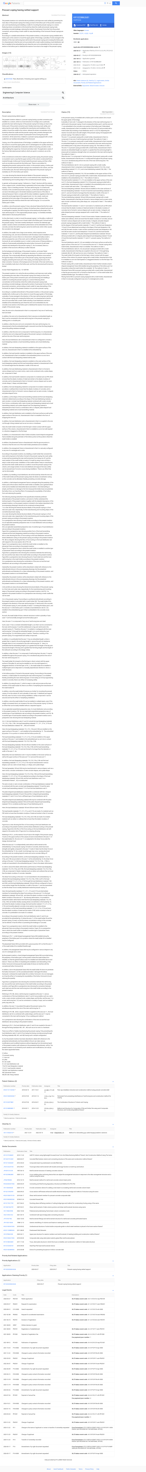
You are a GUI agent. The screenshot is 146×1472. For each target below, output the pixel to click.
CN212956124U (8, 1215)
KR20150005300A (9, 1096)
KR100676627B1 (9, 1207)
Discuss (101, 85)
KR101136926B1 (9, 1163)
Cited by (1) (92, 80)
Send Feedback (58, 1469)
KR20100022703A (9, 1238)
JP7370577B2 (8, 1219)
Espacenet (85, 85)
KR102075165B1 (9, 1159)
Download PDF (81, 25)
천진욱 (81, 33)
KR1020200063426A (10, 1269)
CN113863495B (8, 1211)
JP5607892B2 (8, 1180)
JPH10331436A (8, 1222)
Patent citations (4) (82, 80)
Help (97, 1469)
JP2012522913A (8, 1167)
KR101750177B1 (9, 1203)
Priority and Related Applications (91, 83)
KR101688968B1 (9, 1108)
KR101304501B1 (9, 1246)
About (49, 1469)
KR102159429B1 (9, 1191)
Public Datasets (71, 1469)
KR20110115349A (9, 1090)
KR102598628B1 (9, 1174)
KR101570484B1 (9, 1155)
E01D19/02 (9, 79)
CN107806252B (8, 1234)
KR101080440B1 (9, 1242)
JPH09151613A (8, 1170)
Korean (87, 30)
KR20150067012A (9, 1195)
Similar (104, 25)
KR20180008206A (9, 1199)
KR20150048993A (9, 1249)
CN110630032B (8, 1188)
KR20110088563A (9, 1230)
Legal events (100, 80)
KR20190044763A (9, 1226)
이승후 (91, 33)
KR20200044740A (9, 1184)
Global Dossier (94, 85)
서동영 (86, 33)
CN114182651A (8, 1133)
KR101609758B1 (9, 1102)
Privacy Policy (89, 1469)
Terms (80, 1469)
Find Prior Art (94, 25)
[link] (25, 79)
